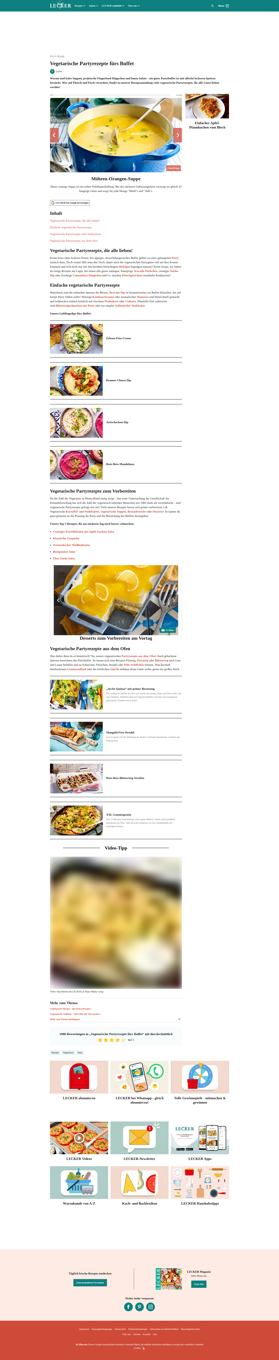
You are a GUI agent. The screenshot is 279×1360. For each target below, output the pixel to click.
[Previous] (54, 135)
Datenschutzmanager (137, 1329)
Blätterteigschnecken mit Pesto (75, 305)
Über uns (132, 6)
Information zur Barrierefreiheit (164, 1329)
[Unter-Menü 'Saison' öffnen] (97, 6)
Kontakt (146, 1334)
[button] (116, 226)
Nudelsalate (91, 511)
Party (175, 257)
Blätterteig (162, 660)
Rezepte (79, 6)
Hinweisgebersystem (190, 1329)
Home (53, 56)
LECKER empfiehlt (111, 6)
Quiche (115, 669)
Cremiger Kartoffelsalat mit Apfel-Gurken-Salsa (83, 531)
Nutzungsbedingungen (102, 1329)
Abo (155, 1334)
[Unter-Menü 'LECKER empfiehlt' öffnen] (123, 6)
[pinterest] (139, 1307)
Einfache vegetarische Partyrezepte (71, 227)
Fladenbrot (111, 301)
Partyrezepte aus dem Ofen (138, 656)
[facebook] (128, 1307)
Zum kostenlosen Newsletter (90, 1282)
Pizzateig (143, 660)
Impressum (84, 1329)
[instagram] (150, 1307)
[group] (116, 146)
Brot (112, 292)
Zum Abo (199, 1284)
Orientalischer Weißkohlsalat (71, 545)
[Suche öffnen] (212, 5)
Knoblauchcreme (103, 296)
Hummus (143, 296)
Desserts (158, 511)
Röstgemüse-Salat (64, 551)
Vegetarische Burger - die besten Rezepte (70, 1009)
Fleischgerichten (132, 275)
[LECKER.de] (60, 6)
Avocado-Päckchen (145, 271)
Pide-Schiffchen (134, 664)
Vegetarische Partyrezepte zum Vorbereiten (75, 234)
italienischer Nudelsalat (130, 305)
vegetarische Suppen (113, 511)
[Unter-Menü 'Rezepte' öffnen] (84, 6)
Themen (137, 1334)
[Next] (177, 135)
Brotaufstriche (137, 511)
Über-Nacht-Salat (64, 558)
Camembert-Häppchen (87, 275)
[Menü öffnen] (227, 6)
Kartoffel (72, 511)
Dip (123, 292)
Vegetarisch (68, 1052)
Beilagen (125, 266)
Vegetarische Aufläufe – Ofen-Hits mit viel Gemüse (74, 1014)
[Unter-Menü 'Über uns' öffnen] (139, 6)
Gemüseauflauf (77, 669)
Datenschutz (120, 1329)
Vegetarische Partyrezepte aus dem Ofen (74, 240)
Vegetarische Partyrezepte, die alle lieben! (75, 220)
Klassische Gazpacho (66, 538)
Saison (92, 6)
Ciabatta (130, 301)
